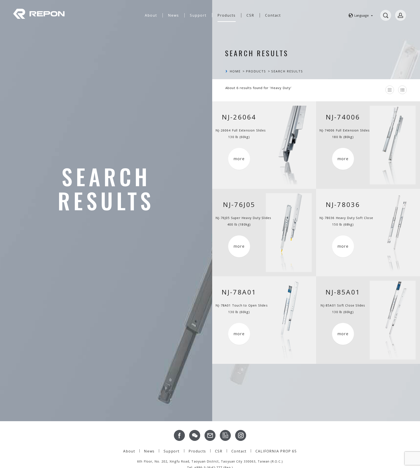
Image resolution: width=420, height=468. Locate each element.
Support (198, 15)
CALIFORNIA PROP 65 (276, 451)
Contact (273, 15)
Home (235, 71)
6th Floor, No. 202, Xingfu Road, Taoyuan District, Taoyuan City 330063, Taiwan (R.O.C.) (210, 461)
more (239, 158)
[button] (360, 15)
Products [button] (226, 15)
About (151, 15)
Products (256, 71)
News (173, 15)
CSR (250, 15)
